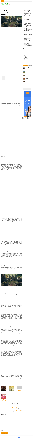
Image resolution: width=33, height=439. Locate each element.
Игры (24, 54)
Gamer (5, 12)
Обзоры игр (25, 56)
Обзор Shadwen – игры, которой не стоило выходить (29, 82)
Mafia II (27, 78)
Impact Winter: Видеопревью (16, 410)
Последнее (30, 65)
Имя (1, 428)
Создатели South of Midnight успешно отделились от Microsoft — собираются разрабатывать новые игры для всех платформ (28, 27)
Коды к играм (25, 55)
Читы (24, 62)
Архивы (24, 87)
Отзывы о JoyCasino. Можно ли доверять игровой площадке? (28, 68)
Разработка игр (25, 60)
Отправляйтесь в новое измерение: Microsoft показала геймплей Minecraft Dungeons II (28, 45)
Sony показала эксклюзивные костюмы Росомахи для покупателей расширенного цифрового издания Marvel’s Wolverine (27, 19)
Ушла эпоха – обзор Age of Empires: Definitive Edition (29, 72)
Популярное (25, 65)
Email (2, 430)
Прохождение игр (26, 58)
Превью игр (15, 12)
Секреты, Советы (26, 61)
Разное (24, 59)
